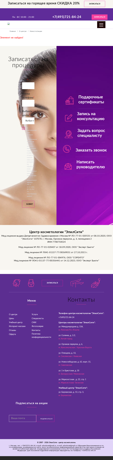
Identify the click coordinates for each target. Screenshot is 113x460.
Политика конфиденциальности (41, 335)
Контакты (36, 330)
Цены (11, 319)
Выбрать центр (27, 113)
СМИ (34, 322)
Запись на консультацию (90, 116)
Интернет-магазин (17, 326)
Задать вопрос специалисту (91, 133)
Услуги (35, 315)
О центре (13, 315)
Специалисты (38, 319)
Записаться (94, 4)
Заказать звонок (91, 150)
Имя (25, 80)
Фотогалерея (37, 326)
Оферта (12, 334)
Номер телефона (28, 96)
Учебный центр (15, 322)
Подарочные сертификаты (91, 99)
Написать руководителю (90, 164)
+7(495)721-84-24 (66, 17)
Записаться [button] (99, 17)
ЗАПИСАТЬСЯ (52, 283)
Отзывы (12, 330)
